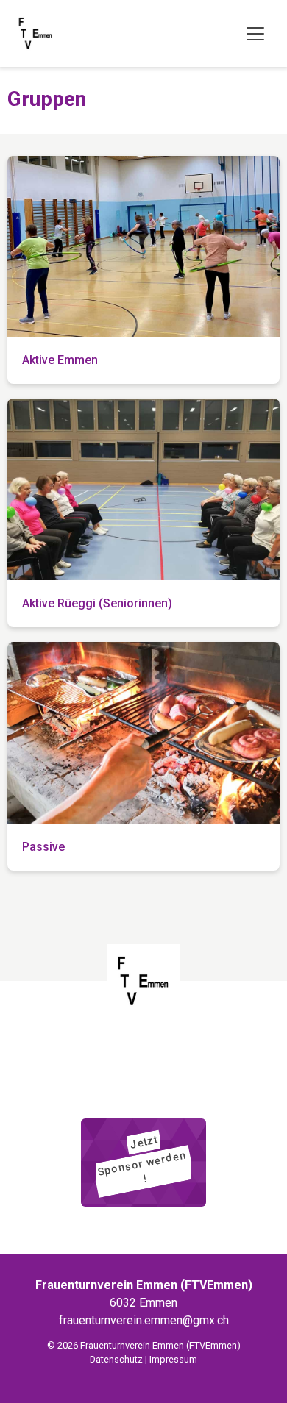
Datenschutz (116, 1359)
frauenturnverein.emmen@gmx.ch (144, 1320)
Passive (43, 847)
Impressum (173, 1359)
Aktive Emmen (60, 360)
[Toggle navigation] (255, 34)
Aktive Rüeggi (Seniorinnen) (97, 603)
